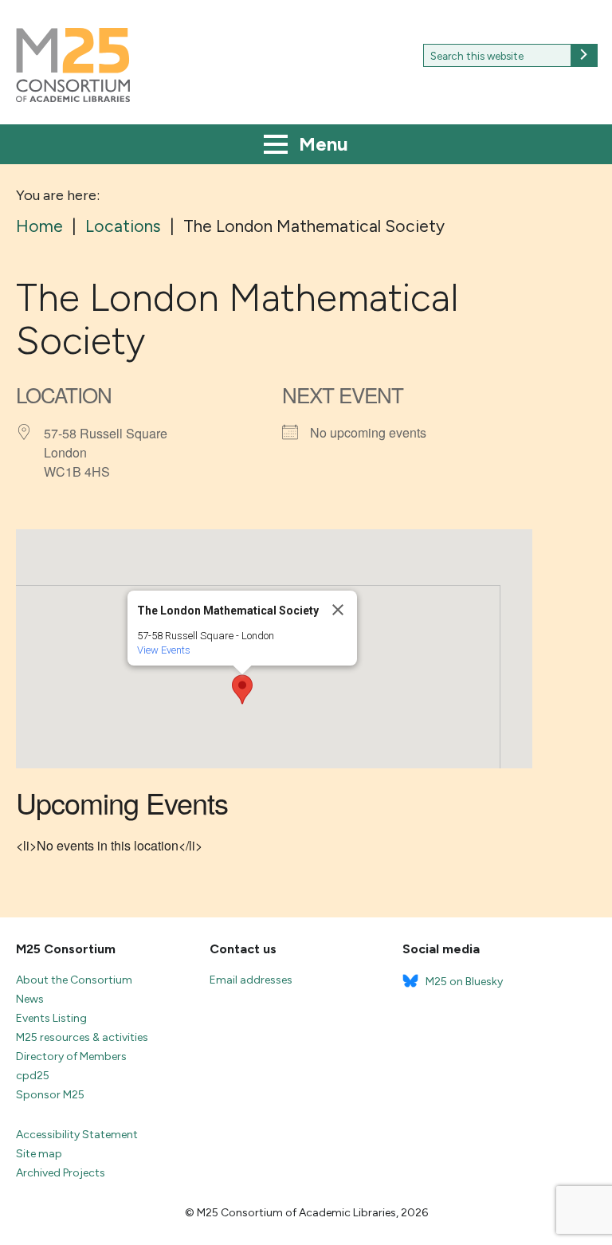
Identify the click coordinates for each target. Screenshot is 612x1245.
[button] (242, 689)
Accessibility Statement (77, 1134)
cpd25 (32, 1075)
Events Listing (51, 1018)
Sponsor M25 (50, 1095)
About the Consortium (74, 980)
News (30, 999)
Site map (39, 1154)
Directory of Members (71, 1056)
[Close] (338, 610)
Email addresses (251, 980)
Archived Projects (60, 1173)
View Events (163, 650)
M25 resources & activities (82, 1037)
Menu (321, 143)
